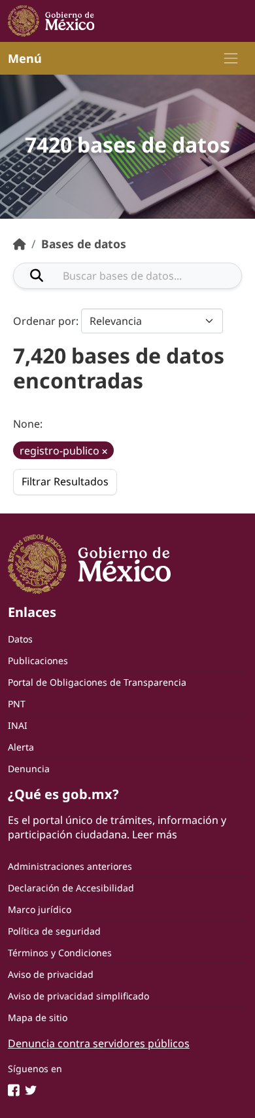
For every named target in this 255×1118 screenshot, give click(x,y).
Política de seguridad (54, 931)
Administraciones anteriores (70, 866)
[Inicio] (19, 244)
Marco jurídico (39, 909)
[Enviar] (37, 275)
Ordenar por (44, 321)
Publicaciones (38, 660)
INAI (17, 725)
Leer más (154, 834)
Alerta (21, 747)
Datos (20, 639)
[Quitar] (104, 452)
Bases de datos (83, 244)
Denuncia (29, 768)
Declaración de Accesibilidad (71, 888)
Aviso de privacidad (51, 974)
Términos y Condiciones (60, 952)
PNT (17, 704)
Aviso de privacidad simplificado (78, 996)
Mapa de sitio (37, 1017)
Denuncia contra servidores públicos (99, 1043)
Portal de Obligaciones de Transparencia (97, 682)
